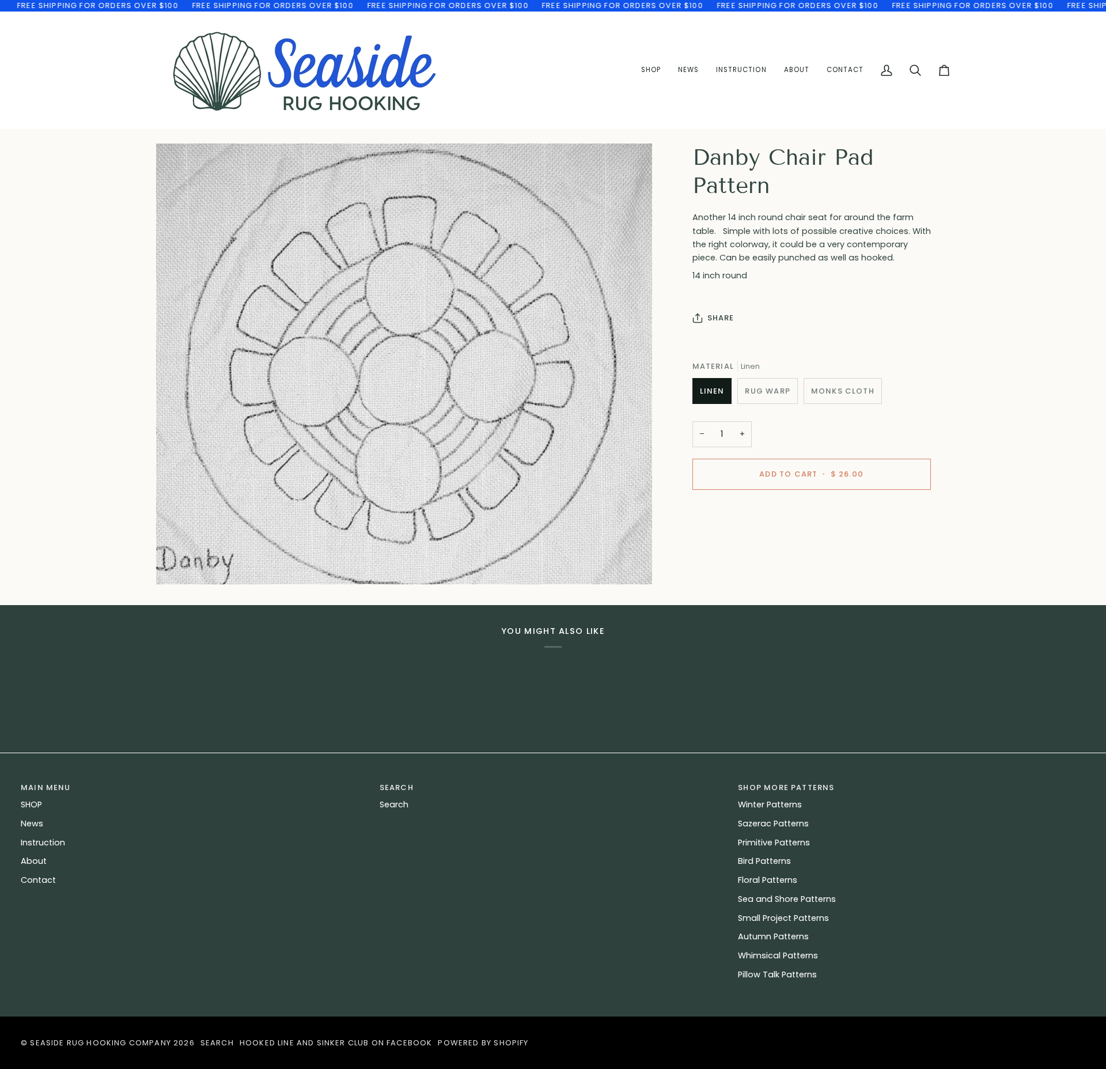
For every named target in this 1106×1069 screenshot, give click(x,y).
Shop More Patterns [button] (786, 787)
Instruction (43, 842)
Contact (38, 880)
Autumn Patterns (773, 936)
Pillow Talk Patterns (777, 974)
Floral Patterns (767, 880)
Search (394, 804)
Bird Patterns (764, 861)
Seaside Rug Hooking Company (100, 1042)
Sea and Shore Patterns (787, 899)
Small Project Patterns (783, 918)
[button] (741, 71)
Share (720, 317)
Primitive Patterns (774, 842)
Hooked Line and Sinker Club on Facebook (336, 1042)
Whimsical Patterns (778, 955)
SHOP (31, 804)
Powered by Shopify (483, 1042)
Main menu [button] (46, 787)
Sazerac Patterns (773, 823)
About (34, 861)
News (32, 823)
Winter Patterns (770, 804)
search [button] (397, 787)
